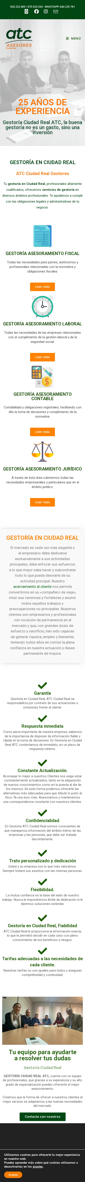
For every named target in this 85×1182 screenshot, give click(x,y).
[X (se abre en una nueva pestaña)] (26, 11)
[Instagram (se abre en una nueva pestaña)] (45, 11)
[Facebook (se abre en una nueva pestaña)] (36, 11)
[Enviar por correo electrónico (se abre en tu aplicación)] (55, 11)
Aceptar (13, 1175)
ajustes (38, 1167)
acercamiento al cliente (32, 586)
